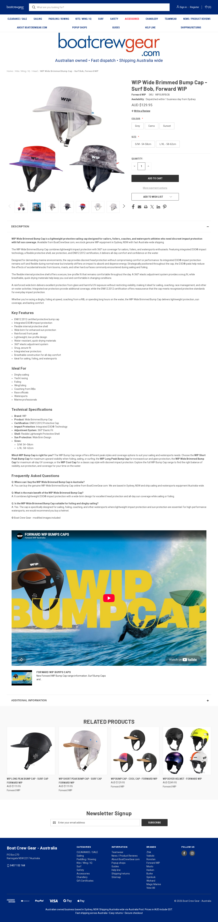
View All (150, 887)
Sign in (183, 7)
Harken (150, 870)
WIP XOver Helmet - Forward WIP (182, 778)
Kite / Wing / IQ (83, 19)
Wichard (150, 880)
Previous (10, 207)
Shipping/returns (191, 27)
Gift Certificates (85, 880)
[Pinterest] (164, 206)
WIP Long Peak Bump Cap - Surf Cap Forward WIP (27, 780)
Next (124, 207)
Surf (101, 19)
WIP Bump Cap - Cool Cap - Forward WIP (134, 778)
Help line (150, 27)
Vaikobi (150, 855)
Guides (116, 27)
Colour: (136, 118)
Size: (134, 137)
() (209, 7)
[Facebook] (133, 206)
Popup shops (79, 27)
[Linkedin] (158, 206)
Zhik (148, 852)
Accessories (132, 19)
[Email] (139, 206)
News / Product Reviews (197, 19)
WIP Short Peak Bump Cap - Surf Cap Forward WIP (80, 780)
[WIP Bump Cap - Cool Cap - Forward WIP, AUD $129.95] (135, 750)
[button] (109, 44)
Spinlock (150, 877)
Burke (149, 873)
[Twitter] (152, 206)
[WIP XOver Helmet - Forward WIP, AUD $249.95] (187, 750)
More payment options (155, 188)
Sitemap (116, 877)
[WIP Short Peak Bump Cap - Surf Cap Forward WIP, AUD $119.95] (82, 750)
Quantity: (137, 158)
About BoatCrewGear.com (32, 27)
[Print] (145, 206)
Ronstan (150, 859)
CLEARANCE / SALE (17, 19)
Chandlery (152, 19)
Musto (149, 866)
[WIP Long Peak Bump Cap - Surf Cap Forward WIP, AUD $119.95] (30, 750)
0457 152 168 (17, 865)
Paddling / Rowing (59, 19)
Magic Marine (153, 884)
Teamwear (171, 19)
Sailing (38, 19)
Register (194, 7)
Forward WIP (153, 863)
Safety (114, 19)
